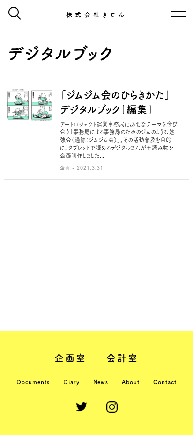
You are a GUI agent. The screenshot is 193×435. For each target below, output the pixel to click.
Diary (71, 382)
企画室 (70, 358)
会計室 (122, 358)
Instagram (112, 407)
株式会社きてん (96, 15)
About (131, 382)
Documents (33, 382)
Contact (165, 382)
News (101, 382)
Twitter (81, 407)
